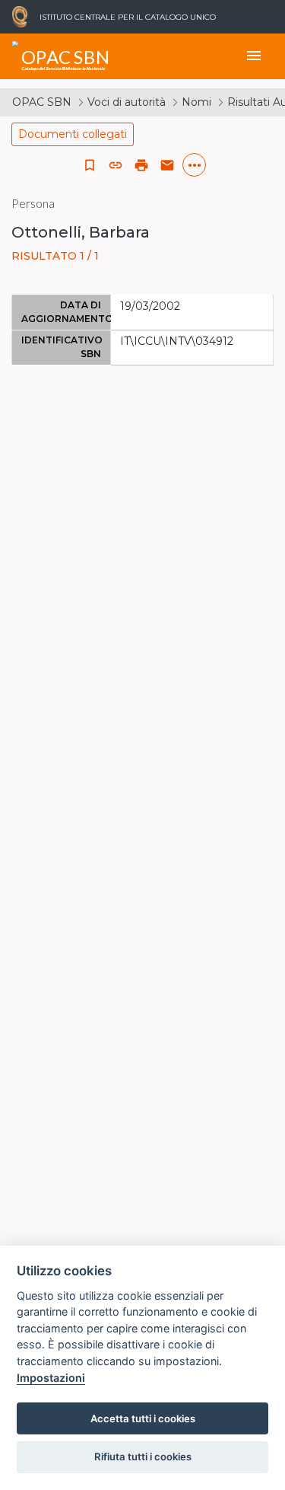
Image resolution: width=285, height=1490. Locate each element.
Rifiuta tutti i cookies (143, 1456)
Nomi (196, 102)
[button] (115, 165)
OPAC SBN (41, 102)
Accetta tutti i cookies (142, 1418)
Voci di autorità (126, 102)
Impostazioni (51, 1377)
